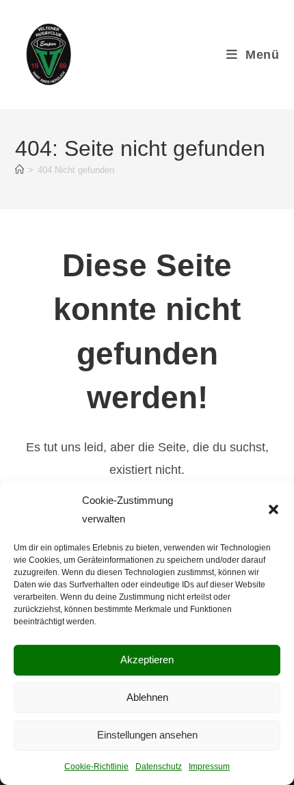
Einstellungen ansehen (147, 735)
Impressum (209, 766)
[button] (273, 509)
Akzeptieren (147, 659)
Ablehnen (147, 697)
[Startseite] (19, 170)
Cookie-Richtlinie (96, 766)
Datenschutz (158, 766)
